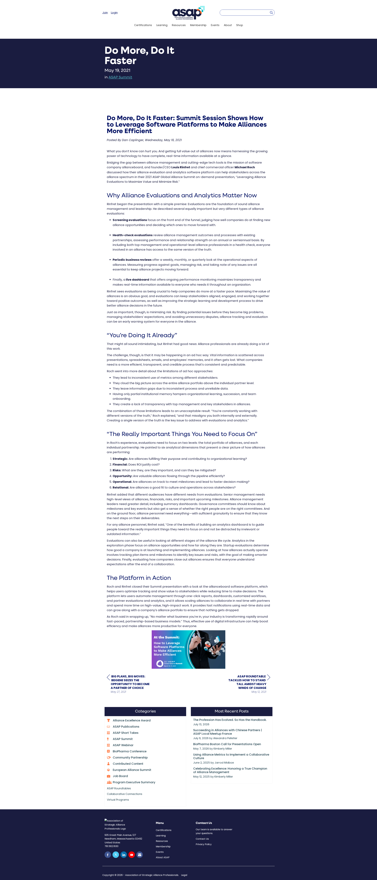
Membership (198, 25)
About (228, 25)
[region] (248, 683)
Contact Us (202, 839)
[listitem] (106, 12)
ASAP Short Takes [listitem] (125, 733)
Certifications (143, 25)
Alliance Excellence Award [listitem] (132, 720)
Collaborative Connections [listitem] (124, 794)
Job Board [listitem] (120, 776)
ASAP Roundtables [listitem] (119, 788)
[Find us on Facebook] (108, 854)
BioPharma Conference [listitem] (130, 751)
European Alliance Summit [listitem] (132, 770)
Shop (239, 25)
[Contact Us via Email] (139, 854)
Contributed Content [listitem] (128, 764)
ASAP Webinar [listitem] (123, 745)
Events (215, 25)
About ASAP (163, 857)
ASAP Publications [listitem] (126, 726)
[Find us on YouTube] (131, 854)
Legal (184, 875)
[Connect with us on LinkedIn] (123, 854)
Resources (179, 25)
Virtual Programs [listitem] (118, 800)
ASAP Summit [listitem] (123, 739)
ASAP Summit (120, 77)
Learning (161, 25)
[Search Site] (271, 12)
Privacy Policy (204, 844)
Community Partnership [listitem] (130, 757)
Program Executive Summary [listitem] (134, 782)
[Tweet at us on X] (116, 854)
